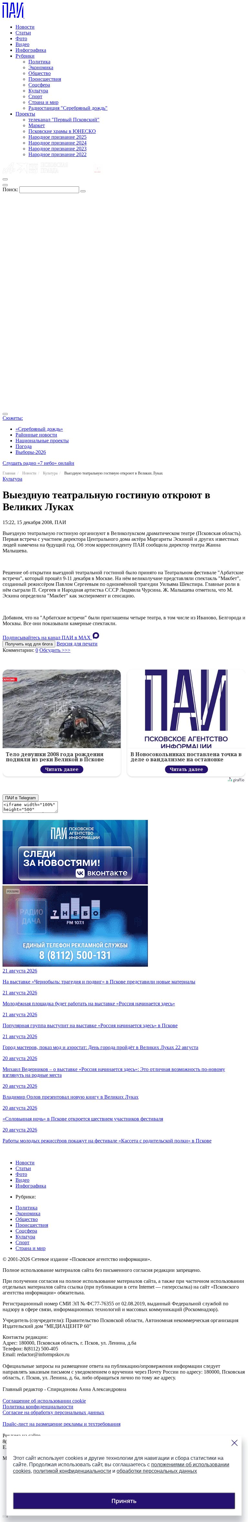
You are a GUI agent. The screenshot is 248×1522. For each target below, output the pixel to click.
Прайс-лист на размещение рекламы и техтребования (61, 1424)
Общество (39, 73)
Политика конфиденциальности (38, 1406)
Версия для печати (77, 643)
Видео (22, 44)
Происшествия (44, 79)
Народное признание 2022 (57, 154)
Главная (9, 473)
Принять (124, 1501)
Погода (24, 446)
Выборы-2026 (31, 452)
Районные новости (36, 434)
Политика (39, 61)
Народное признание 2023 (57, 148)
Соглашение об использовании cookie (44, 1401)
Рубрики (25, 56)
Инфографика (31, 50)
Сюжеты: (13, 418)
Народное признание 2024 (57, 143)
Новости (25, 27)
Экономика (40, 67)
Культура (38, 90)
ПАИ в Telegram (20, 797)
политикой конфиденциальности (72, 1471)
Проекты (25, 114)
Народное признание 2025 (57, 137)
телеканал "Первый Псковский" (63, 119)
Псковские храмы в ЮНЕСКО (62, 131)
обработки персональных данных (157, 1471)
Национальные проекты (42, 440)
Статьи (23, 32)
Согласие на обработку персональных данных (53, 1412)
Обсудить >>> (54, 650)
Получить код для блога (29, 644)
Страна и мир (43, 102)
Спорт (35, 96)
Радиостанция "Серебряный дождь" (68, 108)
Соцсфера (39, 85)
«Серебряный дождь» (39, 429)
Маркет (36, 125)
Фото (21, 38)
